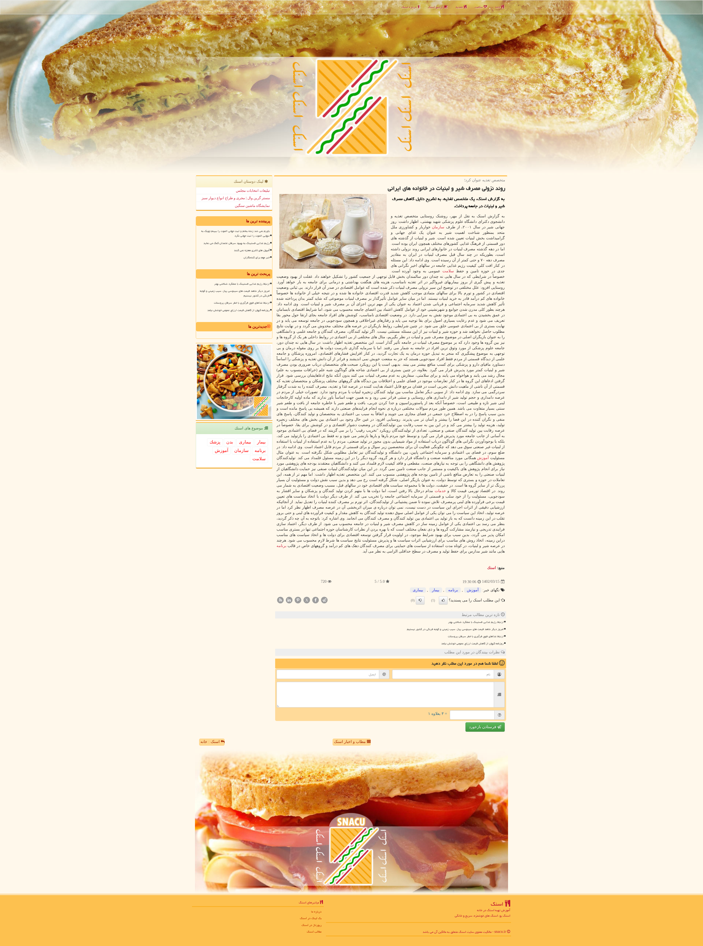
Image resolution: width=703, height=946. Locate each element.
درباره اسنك (409, 7)
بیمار (435, 590)
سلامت (479, 7)
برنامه (281, 546)
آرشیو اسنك (436, 7)
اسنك (491, 568)
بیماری (418, 590)
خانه (498, 7)
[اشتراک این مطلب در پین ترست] (298, 600)
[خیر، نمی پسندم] (420, 600)
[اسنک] (351, 87)
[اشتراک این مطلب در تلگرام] (324, 600)
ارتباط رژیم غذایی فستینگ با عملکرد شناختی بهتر (476, 622)
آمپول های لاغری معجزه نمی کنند (252, 250)
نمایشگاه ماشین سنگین (252, 206)
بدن (229, 442)
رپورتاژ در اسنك (312, 925)
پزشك (215, 442)
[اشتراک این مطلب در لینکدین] (289, 600)
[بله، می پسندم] (443, 600)
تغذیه (460, 7)
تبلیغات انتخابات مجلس (253, 190)
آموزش (483, 458)
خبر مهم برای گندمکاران (257, 257)
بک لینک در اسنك (311, 918)
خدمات (440, 491)
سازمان (438, 227)
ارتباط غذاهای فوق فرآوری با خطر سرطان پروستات (476, 636)
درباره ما (316, 911)
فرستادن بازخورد (483, 727)
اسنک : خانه (210, 742)
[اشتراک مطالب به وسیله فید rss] (280, 600)
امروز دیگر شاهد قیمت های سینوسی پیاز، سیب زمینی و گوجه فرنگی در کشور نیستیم (455, 629)
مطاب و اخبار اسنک (350, 742)
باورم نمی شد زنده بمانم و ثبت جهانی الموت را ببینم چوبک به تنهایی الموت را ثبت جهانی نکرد (235, 233)
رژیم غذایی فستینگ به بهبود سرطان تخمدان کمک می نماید (236, 243)
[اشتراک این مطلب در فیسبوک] (315, 600)
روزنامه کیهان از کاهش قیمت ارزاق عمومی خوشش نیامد (472, 643)
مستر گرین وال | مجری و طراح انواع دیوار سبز (236, 198)
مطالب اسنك (314, 931)
